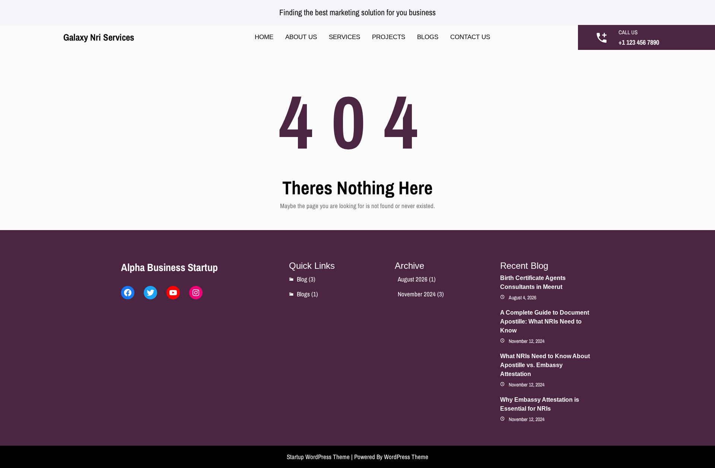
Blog (302, 279)
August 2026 (413, 279)
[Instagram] (196, 292)
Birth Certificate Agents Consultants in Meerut (533, 282)
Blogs (303, 294)
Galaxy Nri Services (98, 37)
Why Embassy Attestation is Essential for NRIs (539, 404)
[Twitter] (150, 292)
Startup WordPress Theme (318, 456)
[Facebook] (127, 292)
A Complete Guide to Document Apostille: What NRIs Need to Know (544, 321)
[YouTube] (173, 292)
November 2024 (417, 294)
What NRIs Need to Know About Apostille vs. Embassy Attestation (545, 365)
